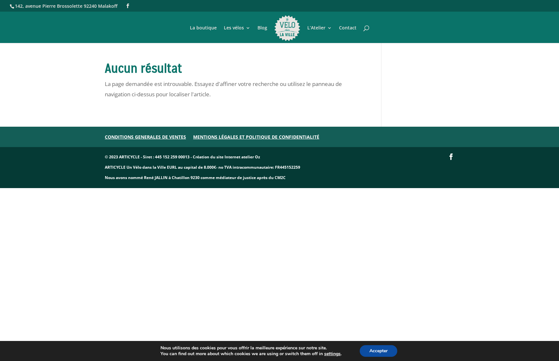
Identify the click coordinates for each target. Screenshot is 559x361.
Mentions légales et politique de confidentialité (256, 137)
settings (332, 354)
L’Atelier (316, 28)
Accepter (378, 351)
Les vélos (234, 28)
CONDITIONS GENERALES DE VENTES (145, 137)
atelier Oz (250, 157)
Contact (347, 28)
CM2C (280, 177)
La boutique (203, 28)
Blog (262, 28)
